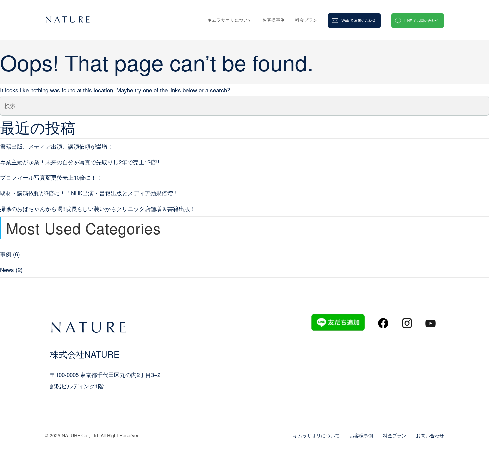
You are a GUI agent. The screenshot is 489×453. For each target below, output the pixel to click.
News (7, 269)
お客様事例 (361, 435)
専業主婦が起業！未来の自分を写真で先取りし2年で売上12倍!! (79, 162)
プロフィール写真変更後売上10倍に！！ (51, 177)
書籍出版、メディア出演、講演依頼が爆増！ (56, 146)
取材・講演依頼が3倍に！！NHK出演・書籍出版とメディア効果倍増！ (89, 193)
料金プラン (394, 435)
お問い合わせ (430, 435)
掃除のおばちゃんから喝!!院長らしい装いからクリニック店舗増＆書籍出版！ (98, 208)
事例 (5, 254)
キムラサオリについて (316, 435)
